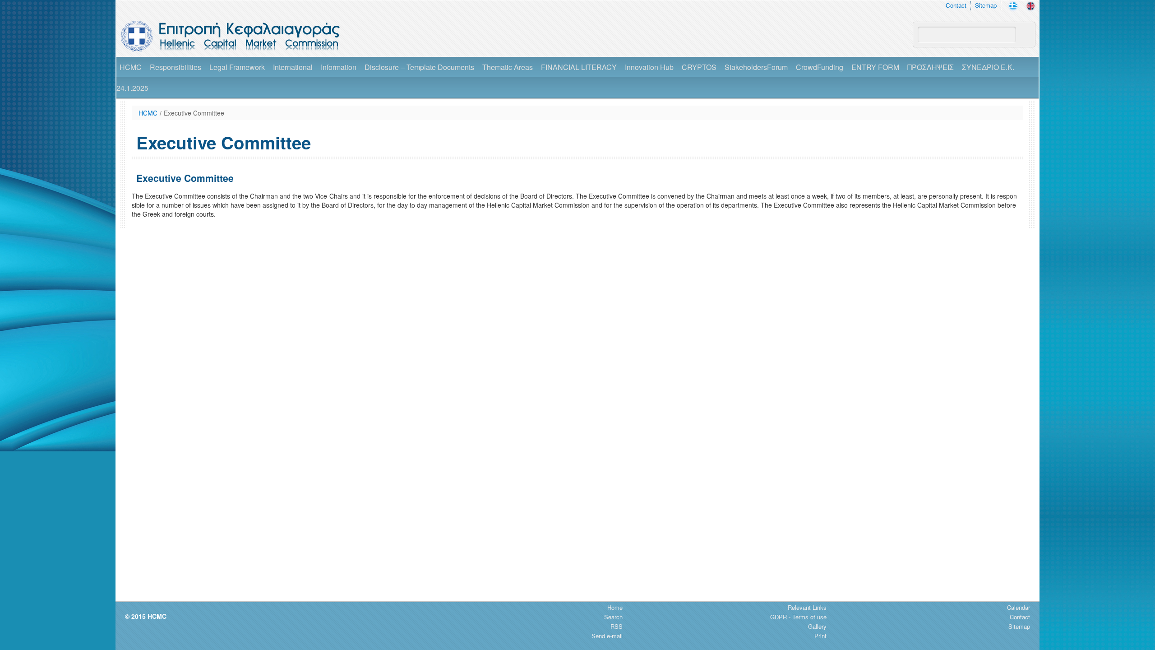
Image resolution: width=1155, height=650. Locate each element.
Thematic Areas (507, 67)
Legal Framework (237, 67)
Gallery (817, 626)
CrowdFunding (819, 67)
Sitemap (986, 5)
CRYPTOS (699, 67)
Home (615, 607)
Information (338, 67)
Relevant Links (807, 607)
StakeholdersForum (756, 67)
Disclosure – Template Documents (419, 67)
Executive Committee (194, 112)
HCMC (131, 67)
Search (613, 617)
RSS (616, 626)
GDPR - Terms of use (798, 617)
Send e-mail (607, 635)
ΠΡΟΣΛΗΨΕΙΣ (930, 67)
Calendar (1018, 607)
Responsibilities (175, 67)
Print (820, 635)
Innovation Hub (649, 67)
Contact (956, 5)
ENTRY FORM (875, 67)
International (293, 67)
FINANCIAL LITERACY (579, 67)
